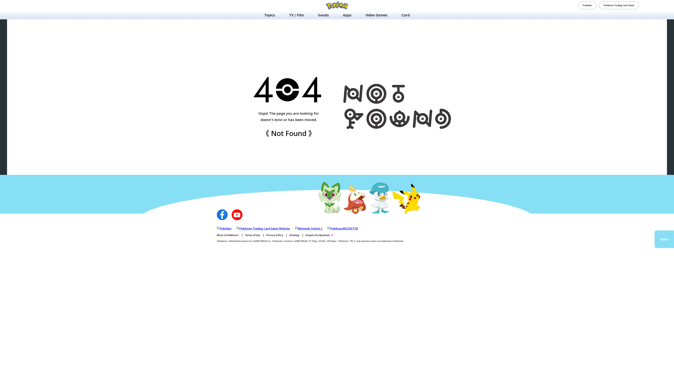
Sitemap (294, 235)
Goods (323, 14)
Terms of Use (252, 235)
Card (406, 14)
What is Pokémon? (228, 235)
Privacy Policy (274, 235)
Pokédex (587, 5)
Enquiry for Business (318, 235)
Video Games (376, 14)
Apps (347, 14)
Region (664, 239)
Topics (269, 14)
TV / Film (296, 14)
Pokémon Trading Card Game (619, 5)
